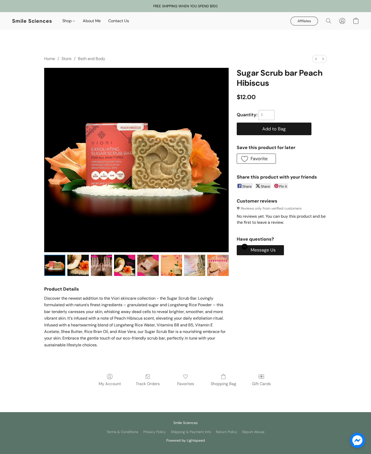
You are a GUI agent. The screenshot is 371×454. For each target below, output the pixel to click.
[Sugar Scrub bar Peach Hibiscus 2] (101, 265)
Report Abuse (253, 432)
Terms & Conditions (122, 432)
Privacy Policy (154, 432)
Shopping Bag (223, 383)
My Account (110, 383)
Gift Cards (261, 383)
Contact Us (118, 20)
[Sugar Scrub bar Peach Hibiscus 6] (194, 265)
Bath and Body (91, 58)
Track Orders (148, 383)
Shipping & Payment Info (191, 432)
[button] (32, 21)
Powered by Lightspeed (185, 440)
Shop (67, 20)
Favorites (185, 383)
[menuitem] (316, 59)
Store (66, 58)
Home (49, 58)
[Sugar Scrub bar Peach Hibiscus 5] (171, 265)
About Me (92, 20)
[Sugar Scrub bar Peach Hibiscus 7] (217, 265)
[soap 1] (78, 265)
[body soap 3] (124, 265)
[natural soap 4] (147, 265)
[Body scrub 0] (54, 265)
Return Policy (226, 432)
